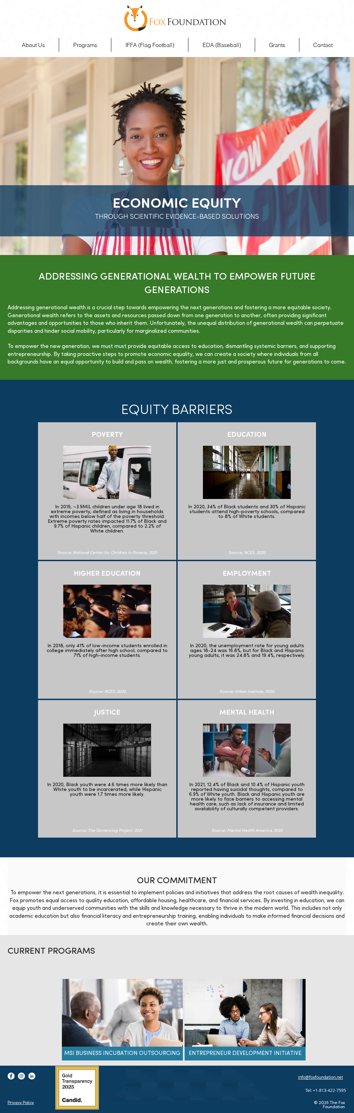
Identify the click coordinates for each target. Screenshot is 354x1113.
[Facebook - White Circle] (11, 1076)
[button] (85, 45)
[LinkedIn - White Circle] (31, 1076)
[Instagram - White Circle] (21, 1076)
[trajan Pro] (175, 18)
